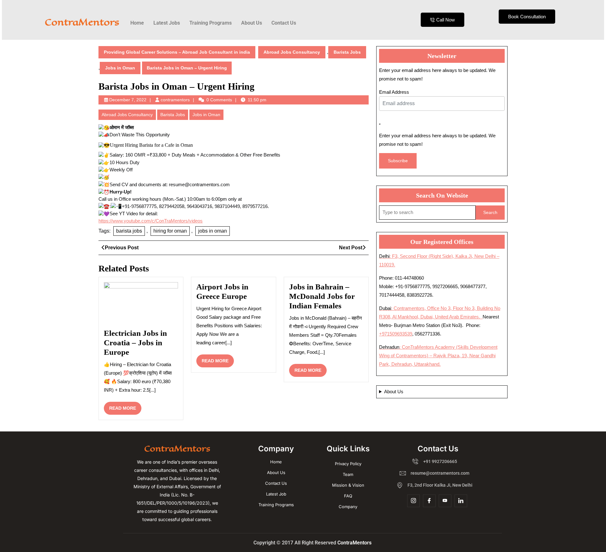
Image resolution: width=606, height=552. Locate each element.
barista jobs (129, 231)
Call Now (445, 19)
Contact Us (283, 23)
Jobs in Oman (120, 67)
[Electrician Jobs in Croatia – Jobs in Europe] (141, 304)
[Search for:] (427, 212)
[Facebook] (429, 501)
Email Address (394, 92)
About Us (251, 23)
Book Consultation (527, 16)
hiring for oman (170, 231)
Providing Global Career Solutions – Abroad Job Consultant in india (177, 52)
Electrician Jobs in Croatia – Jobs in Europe (135, 342)
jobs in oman (212, 231)
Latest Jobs (166, 23)
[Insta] (413, 501)
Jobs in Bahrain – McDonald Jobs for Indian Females (322, 296)
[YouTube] (445, 501)
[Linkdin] (460, 501)
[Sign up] (379, 124)
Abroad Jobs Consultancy (292, 52)
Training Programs (210, 23)
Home (137, 23)
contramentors (175, 99)
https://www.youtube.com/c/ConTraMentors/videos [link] (150, 220)
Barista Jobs (347, 52)
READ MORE (125, 406)
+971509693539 (395, 333)
